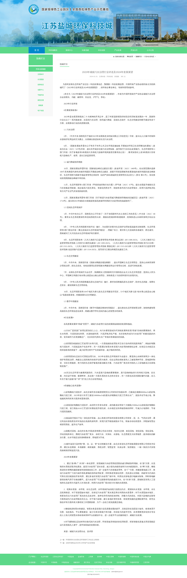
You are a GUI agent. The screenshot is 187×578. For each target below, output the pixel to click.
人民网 (90, 556)
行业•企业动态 (149, 56)
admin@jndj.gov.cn (117, 571)
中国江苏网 (110, 556)
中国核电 (54, 562)
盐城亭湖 (81, 556)
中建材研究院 (134, 562)
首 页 (36, 50)
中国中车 (44, 562)
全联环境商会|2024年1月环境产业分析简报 (80, 543)
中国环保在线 (134, 556)
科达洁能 (109, 562)
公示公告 (150, 50)
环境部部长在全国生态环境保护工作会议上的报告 (82, 540)
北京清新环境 (121, 562)
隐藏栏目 (139, 56)
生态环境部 (44, 556)
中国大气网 (147, 556)
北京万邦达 (98, 562)
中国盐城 (71, 556)
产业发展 (117, 50)
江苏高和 (146, 562)
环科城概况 (53, 50)
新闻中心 (69, 50)
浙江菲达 (87, 562)
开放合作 (134, 50)
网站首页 (130, 56)
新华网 (99, 556)
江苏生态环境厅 (58, 556)
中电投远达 (65, 562)
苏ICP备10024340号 (93, 574)
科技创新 (101, 50)
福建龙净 (76, 562)
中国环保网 (122, 556)
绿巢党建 (85, 50)
